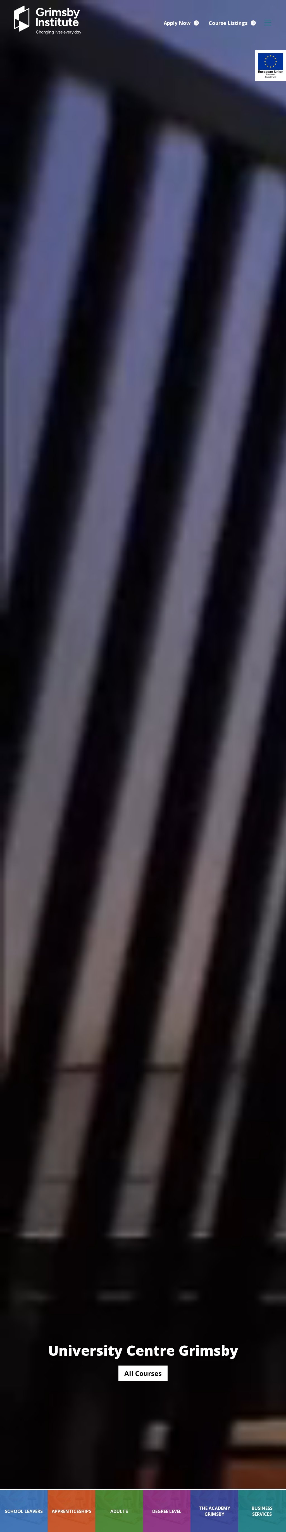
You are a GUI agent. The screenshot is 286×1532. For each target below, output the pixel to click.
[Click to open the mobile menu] (267, 23)
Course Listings (228, 23)
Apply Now (177, 23)
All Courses (143, 1373)
